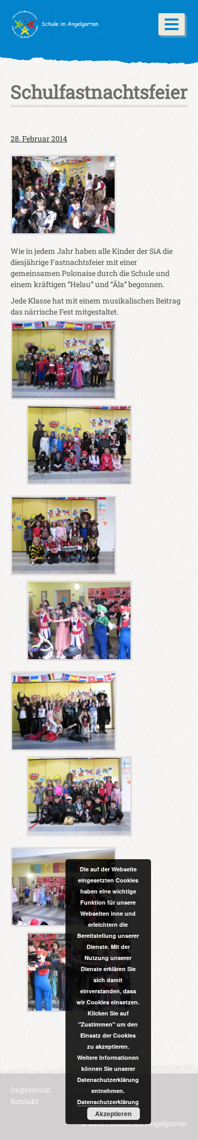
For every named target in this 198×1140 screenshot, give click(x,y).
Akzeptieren (113, 1113)
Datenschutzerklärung (108, 1102)
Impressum (31, 1090)
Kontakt (25, 1101)
